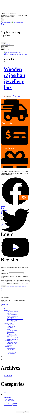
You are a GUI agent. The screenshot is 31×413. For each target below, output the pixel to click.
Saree (8, 329)
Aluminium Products (12, 342)
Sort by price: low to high (10, 403)
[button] (8, 54)
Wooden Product (11, 348)
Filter (4, 43)
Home (5, 308)
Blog (5, 392)
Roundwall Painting (12, 320)
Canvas (9, 313)
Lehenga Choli (10, 324)
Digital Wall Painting (12, 314)
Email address (5, 273)
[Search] (1, 24)
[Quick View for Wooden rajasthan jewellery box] (5, 57)
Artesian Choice (8, 340)
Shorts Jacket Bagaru (12, 339)
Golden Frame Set (11, 317)
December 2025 (8, 376)
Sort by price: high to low (10, 405)
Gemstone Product (11, 352)
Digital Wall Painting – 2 (13, 316)
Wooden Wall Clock (12, 322)
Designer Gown (11, 326)
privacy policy (24, 283)
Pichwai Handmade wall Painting (15, 319)
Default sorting (7, 397)
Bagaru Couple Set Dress (13, 337)
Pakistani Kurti (10, 332)
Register (3, 286)
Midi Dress (10, 327)
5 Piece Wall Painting (12, 311)
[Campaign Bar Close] (2, 18)
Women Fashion (8, 323)
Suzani (8, 333)
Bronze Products (11, 353)
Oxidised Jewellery (12, 330)
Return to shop (4, 304)
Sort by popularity (8, 399)
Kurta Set (9, 336)
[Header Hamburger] (2, 20)
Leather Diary (10, 349)
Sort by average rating (9, 400)
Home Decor (7, 310)
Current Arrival (7, 346)
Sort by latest (7, 402)
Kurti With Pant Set (12, 335)
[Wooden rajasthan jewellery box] (12, 52)
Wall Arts (9, 345)
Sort (2, 47)
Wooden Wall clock (12, 343)
